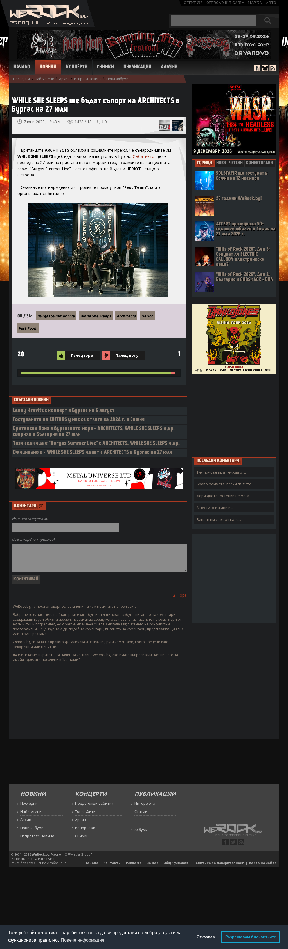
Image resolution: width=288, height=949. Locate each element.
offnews (193, 2)
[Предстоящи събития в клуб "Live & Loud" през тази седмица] (164, 125)
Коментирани (259, 163)
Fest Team (28, 328)
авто (271, 2)
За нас (152, 863)
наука (255, 2)
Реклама (133, 863)
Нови (221, 163)
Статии (140, 811)
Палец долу (127, 355)
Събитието (143, 156)
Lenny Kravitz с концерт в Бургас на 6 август (63, 411)
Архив (64, 79)
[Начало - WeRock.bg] (47, 25)
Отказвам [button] (206, 937)
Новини (48, 67)
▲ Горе (179, 595)
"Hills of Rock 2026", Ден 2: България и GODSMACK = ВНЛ (244, 277)
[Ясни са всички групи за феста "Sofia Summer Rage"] (177, 125)
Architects (126, 315)
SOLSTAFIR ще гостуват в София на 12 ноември (242, 176)
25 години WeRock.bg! (239, 198)
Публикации (137, 67)
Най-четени (44, 79)
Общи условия (175, 863)
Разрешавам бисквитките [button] (250, 937)
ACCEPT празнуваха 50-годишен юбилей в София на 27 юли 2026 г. (246, 229)
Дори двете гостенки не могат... (225, 495)
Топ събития (86, 811)
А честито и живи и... (215, 507)
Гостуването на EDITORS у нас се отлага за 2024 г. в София (79, 420)
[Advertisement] (234, 415)
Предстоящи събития (94, 803)
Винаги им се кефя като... (219, 519)
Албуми (169, 67)
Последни (21, 79)
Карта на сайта (263, 863)
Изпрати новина (88, 79)
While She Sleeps (95, 315)
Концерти (76, 67)
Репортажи (85, 827)
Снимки (105, 67)
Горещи (204, 163)
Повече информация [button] (82, 940)
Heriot (147, 315)
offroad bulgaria (225, 2)
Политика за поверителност (219, 863)
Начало (22, 67)
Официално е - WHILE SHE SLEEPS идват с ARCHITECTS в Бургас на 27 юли (92, 452)
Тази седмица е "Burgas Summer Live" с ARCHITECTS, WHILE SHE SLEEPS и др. (96, 443)
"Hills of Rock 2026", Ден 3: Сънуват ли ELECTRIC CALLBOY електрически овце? (243, 257)
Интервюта (144, 803)
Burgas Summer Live (56, 315)
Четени (236, 163)
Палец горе (82, 355)
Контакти (112, 863)
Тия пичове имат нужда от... (222, 472)
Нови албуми (117, 79)
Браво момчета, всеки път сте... (225, 483)
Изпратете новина (37, 835)
